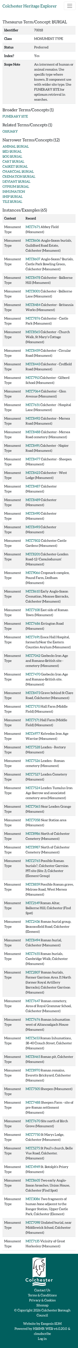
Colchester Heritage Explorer (29, 5)
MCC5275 (33, 1148)
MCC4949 (33, 1167)
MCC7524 (33, 788)
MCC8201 (33, 554)
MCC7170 (33, 706)
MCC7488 (33, 1102)
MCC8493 (33, 527)
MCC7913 (33, 378)
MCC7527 (33, 774)
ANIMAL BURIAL (15, 146)
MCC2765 (33, 861)
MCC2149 (33, 903)
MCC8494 (33, 940)
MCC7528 (33, 747)
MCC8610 (33, 591)
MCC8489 (33, 500)
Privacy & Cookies (42, 1300)
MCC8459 (33, 350)
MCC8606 (33, 240)
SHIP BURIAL (12, 196)
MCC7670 (33, 1121)
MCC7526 (33, 761)
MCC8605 (33, 1180)
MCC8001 (33, 291)
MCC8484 (33, 305)
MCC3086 (33, 1199)
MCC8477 (33, 459)
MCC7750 (33, 1134)
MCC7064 (33, 391)
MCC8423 (33, 473)
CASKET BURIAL (15, 166)
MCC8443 (33, 364)
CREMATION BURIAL (18, 176)
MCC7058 (33, 820)
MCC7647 (33, 1001)
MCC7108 (33, 610)
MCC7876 (33, 318)
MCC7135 (33, 1241)
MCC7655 (33, 954)
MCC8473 (33, 693)
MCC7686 (33, 623)
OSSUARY (10, 131)
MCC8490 (33, 513)
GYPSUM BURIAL (15, 186)
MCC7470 (33, 674)
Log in (42, 1338)
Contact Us (42, 1290)
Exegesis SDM (51, 1323)
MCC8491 (33, 445)
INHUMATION (13, 191)
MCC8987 (33, 847)
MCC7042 (33, 655)
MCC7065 (33, 806)
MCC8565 (33, 332)
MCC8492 (33, 418)
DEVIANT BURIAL (16, 181)
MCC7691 (33, 637)
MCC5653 (33, 1038)
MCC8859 (33, 884)
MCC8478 (33, 277)
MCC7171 (33, 720)
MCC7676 (33, 1019)
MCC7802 (33, 540)
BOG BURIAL (12, 156)
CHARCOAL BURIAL (18, 171)
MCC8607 (33, 259)
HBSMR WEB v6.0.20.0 (50, 1328)
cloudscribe (42, 1333)
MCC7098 (33, 1222)
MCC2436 (33, 921)
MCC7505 (33, 1089)
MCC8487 (33, 486)
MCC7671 (33, 227)
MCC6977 (33, 733)
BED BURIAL (12, 151)
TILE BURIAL (12, 201)
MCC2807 (33, 972)
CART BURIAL (13, 161)
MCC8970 (33, 1070)
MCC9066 (33, 573)
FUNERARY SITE (15, 116)
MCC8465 (33, 1057)
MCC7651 (33, 405)
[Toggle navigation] (70, 6)
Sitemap (42, 1305)
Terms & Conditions (42, 1295)
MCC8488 (33, 432)
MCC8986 (33, 833)
